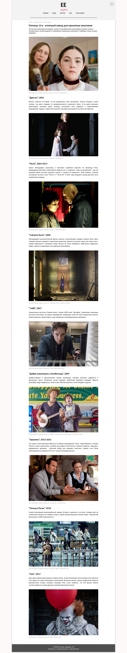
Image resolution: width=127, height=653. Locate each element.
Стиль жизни (80, 13)
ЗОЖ (70, 13)
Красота (62, 13)
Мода (54, 13)
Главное (45, 13)
